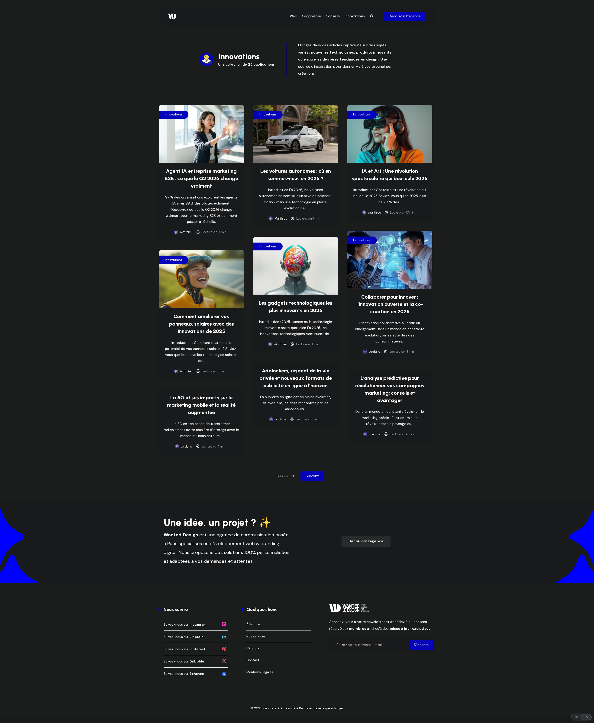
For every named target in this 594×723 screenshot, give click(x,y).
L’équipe (252, 648)
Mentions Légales (259, 672)
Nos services (256, 636)
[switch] (581, 717)
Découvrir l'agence (405, 16)
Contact (252, 660)
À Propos (253, 624)
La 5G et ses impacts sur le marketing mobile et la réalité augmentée (201, 405)
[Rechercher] (372, 16)
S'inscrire (421, 645)
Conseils (333, 16)
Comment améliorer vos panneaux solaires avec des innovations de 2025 (201, 323)
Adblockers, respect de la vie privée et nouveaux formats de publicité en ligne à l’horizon (295, 378)
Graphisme (311, 16)
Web (293, 16)
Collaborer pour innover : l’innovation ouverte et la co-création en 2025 (389, 304)
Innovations (355, 16)
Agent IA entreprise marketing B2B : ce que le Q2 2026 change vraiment (201, 178)
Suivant (312, 476)
